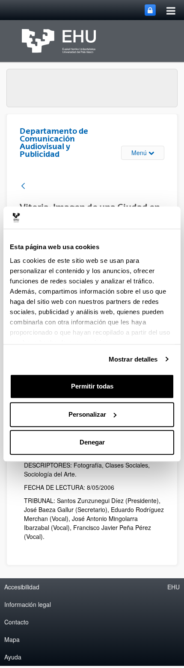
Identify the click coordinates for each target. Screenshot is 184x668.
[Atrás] (23, 186)
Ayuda (12, 657)
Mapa (12, 639)
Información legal (27, 604)
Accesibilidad (21, 587)
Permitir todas (92, 386)
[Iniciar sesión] (150, 10)
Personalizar (87, 414)
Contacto (16, 622)
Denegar (92, 442)
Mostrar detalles (133, 359)
